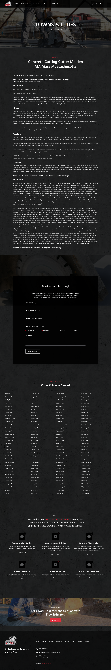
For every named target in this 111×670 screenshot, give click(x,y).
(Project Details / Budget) (38, 336)
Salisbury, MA (85, 444)
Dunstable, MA (35, 450)
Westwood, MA (60, 487)
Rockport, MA (60, 440)
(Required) (36, 303)
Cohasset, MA (9, 440)
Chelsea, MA (34, 434)
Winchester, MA (85, 490)
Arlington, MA (34, 397)
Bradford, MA (9, 422)
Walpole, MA (85, 471)
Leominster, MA (35, 481)
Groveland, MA (35, 465)
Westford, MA (85, 481)
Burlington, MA (35, 425)
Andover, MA (9, 397)
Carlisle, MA (34, 431)
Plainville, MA (85, 431)
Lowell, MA (34, 487)
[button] (88, 4)
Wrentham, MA (85, 493)
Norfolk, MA (84, 422)
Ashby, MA (8, 400)
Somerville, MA (85, 453)
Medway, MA (60, 403)
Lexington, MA (9, 484)
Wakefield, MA (60, 471)
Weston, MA (85, 484)
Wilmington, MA (60, 490)
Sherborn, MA (60, 450)
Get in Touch (100, 4)
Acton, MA (8, 394)
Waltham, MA (60, 475)
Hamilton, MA (9, 468)
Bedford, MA (8, 406)
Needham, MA (85, 416)
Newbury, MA (60, 419)
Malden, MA (34, 493)
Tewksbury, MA (60, 465)
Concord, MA (34, 440)
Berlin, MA (33, 409)
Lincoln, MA (34, 484)
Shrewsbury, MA (60, 453)
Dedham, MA (34, 444)
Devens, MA (8, 447)
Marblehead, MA (86, 394)
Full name (29, 303)
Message (28, 336)
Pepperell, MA (60, 431)
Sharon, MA (84, 447)
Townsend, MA (60, 468)
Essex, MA (33, 453)
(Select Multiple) (40, 326)
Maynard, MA (85, 397)
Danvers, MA (8, 444)
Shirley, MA (84, 450)
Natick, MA (59, 416)
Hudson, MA (34, 475)
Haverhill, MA (34, 468)
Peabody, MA (85, 428)
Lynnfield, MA (34, 490)
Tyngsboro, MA (85, 468)
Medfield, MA (60, 400)
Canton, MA (8, 431)
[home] (9, 4)
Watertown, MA (86, 475)
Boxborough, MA (10, 419)
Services (28, 4)
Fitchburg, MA (35, 456)
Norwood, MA (60, 428)
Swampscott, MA (86, 462)
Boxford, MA (34, 419)
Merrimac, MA (60, 406)
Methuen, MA (85, 406)
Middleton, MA (60, 409)
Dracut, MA (8, 450)
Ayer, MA (33, 403)
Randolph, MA (85, 434)
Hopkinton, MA (9, 475)
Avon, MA (8, 403)
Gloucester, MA (35, 462)
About (44, 642)
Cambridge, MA (35, 428)
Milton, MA (59, 412)
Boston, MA (34, 416)
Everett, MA (8, 456)
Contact (55, 4)
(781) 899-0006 (43, 649)
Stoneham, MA (85, 456)
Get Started (55, 620)
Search (87, 642)
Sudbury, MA (59, 462)
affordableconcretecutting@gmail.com (49, 653)
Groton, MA (8, 465)
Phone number (30, 319)
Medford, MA (85, 400)
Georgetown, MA (10, 462)
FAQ (49, 4)
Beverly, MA (8, 412)
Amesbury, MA (35, 394)
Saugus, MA (59, 447)
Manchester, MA (60, 394)
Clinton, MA (34, 437)
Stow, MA (84, 459)
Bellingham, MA (35, 406)
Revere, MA (84, 437)
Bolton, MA (8, 416)
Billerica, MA (34, 412)
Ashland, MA (34, 400)
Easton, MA (8, 453)
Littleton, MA (9, 487)
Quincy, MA (59, 434)
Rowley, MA (84, 440)
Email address (30, 311)
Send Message (32, 351)
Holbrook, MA (9, 471)
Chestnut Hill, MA (10, 437)
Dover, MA (34, 447)
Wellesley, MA (85, 478)
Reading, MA (59, 437)
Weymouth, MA (85, 487)
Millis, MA (84, 409)
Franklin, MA (34, 459)
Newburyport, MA (86, 419)
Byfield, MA (8, 428)
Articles (44, 4)
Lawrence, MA (9, 481)
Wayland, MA (60, 478)
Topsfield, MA (85, 465)
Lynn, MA (7, 493)
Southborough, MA (61, 456)
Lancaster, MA (35, 478)
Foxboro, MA (9, 459)
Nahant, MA (84, 412)
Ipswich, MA (8, 478)
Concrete (36, 4)
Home (16, 4)
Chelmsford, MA (9, 434)
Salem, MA (59, 444)
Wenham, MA (60, 481)
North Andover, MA (61, 425)
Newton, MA (59, 422)
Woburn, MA (59, 493)
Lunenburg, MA (9, 490)
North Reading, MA (86, 425)
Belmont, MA (8, 409)
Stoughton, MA (60, 459)
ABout (22, 4)
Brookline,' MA (9, 425)
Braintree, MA (34, 422)
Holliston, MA (34, 471)
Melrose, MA (85, 403)
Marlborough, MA (61, 397)
